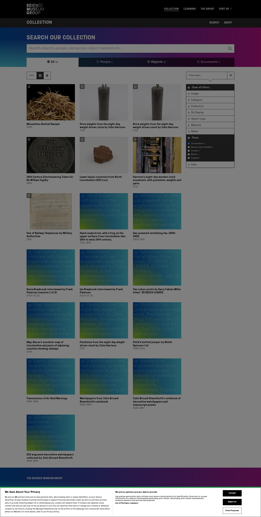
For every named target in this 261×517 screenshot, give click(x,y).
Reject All (232, 502)
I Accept (232, 493)
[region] (130, 502)
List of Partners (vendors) (126, 503)
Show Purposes (232, 511)
